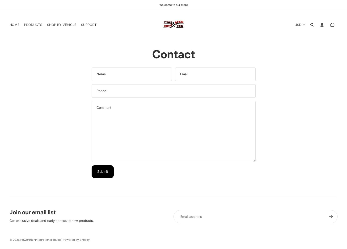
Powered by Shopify (76, 239)
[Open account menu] (322, 25)
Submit (102, 171)
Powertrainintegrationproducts (40, 239)
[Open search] (312, 25)
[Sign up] (330, 216)
